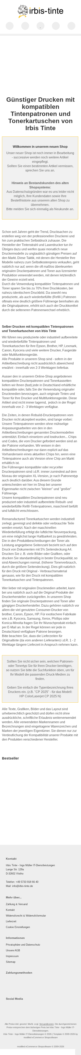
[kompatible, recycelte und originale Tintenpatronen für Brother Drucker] (40, 63)
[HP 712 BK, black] (60, 784)
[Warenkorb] (56, 26)
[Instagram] (13, 1006)
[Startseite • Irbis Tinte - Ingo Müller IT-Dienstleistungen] (40, 18)
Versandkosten (31, 824)
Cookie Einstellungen (18, 927)
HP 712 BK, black (54, 805)
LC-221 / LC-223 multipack (21, 807)
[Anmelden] (25, 26)
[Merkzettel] (40, 26)
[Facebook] (8, 1006)
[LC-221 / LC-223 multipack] (21, 785)
